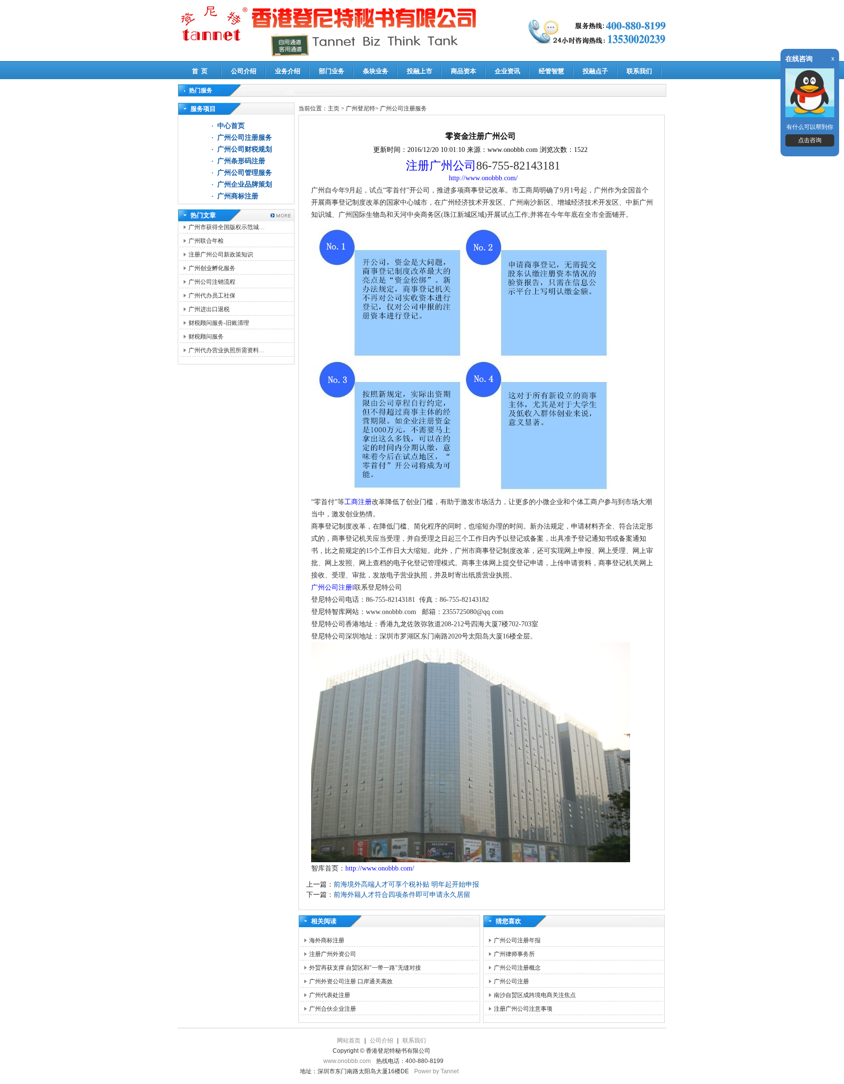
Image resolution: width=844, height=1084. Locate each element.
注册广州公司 (441, 165)
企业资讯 (507, 71)
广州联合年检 (206, 240)
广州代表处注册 (329, 995)
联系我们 (639, 71)
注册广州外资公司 (332, 954)
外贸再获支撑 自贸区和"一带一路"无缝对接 (365, 967)
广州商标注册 (237, 196)
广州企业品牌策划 (244, 184)
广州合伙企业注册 (332, 1008)
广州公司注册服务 (244, 137)
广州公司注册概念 (517, 967)
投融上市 (419, 71)
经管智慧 (551, 71)
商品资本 (463, 71)
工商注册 (358, 502)
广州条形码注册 (241, 161)
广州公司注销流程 (212, 281)
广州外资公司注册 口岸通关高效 (351, 981)
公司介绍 (243, 71)
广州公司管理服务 (244, 172)
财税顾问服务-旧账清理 (219, 322)
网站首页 (348, 1040)
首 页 (200, 71)
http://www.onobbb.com (482, 178)
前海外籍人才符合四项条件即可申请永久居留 (402, 894)
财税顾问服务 (206, 336)
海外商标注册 (326, 940)
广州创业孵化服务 (212, 268)
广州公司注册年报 (517, 940)
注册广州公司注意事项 (523, 1008)
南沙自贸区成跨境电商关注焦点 (535, 995)
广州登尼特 (360, 108)
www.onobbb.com (347, 1061)
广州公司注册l (332, 587)
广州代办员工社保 (212, 295)
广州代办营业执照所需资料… (227, 350)
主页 (333, 108)
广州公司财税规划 (244, 149)
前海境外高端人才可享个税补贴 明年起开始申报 (406, 884)
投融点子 (595, 71)
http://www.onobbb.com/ (379, 868)
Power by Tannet (436, 1071)
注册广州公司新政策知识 (221, 254)
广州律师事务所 (514, 954)
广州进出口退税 (209, 309)
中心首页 (231, 125)
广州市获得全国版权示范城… (227, 227)
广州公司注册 (511, 981)
